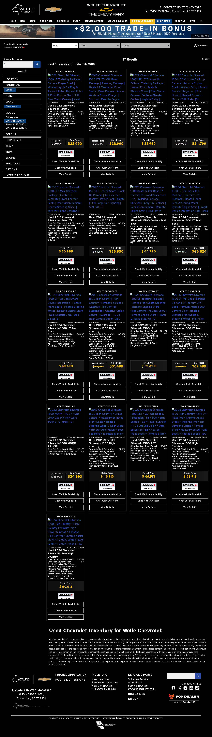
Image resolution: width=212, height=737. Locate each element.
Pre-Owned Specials (104, 689)
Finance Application (71, 675)
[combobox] (64, 45)
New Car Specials (102, 685)
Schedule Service (138, 679)
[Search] (37, 64)
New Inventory (101, 679)
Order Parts (135, 682)
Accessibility (73, 718)
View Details (65, 174)
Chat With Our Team (66, 168)
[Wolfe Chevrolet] (37, 9)
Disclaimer (136, 694)
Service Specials (138, 685)
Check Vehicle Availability (65, 161)
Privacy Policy (92, 718)
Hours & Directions (70, 679)
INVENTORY (99, 675)
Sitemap (134, 699)
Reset (21, 71)
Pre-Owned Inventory (105, 682)
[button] (13, 21)
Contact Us (55, 718)
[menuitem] (22, 90)
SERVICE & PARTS (140, 675)
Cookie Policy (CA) (141, 689)
